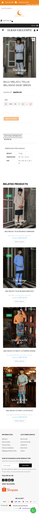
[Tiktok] (12, 480)
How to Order (6, 442)
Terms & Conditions (8, 448)
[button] (33, 26)
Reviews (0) (7, 139)
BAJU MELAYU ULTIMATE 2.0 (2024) (23, 355)
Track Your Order (25, 442)
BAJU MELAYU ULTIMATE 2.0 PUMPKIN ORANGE (20, 351)
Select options (19, 241)
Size (6, 100)
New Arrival (23, 448)
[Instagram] (6, 480)
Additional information (13, 136)
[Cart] (11, 20)
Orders (22, 451)
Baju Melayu (11, 236)
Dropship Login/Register (32, 4)
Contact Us (23, 445)
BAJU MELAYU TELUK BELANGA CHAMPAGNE (19, 231)
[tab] (19, 136)
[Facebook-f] (3, 480)
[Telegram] (9, 480)
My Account (23, 439)
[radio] (11, 104)
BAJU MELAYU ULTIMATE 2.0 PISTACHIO (19, 410)
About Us (4, 439)
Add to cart (11, 119)
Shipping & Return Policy (9, 451)
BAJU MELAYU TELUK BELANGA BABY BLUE (19, 291)
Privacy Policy (6, 445)
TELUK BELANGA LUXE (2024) (23, 236)
